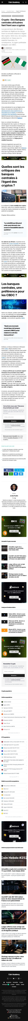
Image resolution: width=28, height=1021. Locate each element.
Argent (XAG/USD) (8, 807)
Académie (8, 982)
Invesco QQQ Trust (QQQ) (10, 751)
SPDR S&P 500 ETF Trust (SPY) (11, 744)
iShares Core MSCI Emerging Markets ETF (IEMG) (14, 765)
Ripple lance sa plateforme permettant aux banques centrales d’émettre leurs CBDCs (12, 455)
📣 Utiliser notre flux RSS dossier (14, 1012)
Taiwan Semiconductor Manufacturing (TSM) (14, 717)
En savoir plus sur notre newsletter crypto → (14, 429)
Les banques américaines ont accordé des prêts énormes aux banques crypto (14, 459)
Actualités (15, 982)
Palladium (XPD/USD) (9, 801)
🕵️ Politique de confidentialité (14, 1017)
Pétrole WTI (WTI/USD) (9, 792)
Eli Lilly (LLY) (7, 729)
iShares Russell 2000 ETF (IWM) (11, 773)
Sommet (15, 232)
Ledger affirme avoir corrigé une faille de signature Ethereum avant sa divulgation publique (17, 566)
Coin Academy (14, 2)
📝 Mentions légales (14, 1016)
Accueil (3, 11)
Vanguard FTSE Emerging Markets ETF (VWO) (13, 769)
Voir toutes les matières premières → (14, 816)
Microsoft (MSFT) (8, 711)
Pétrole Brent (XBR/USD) (10, 785)
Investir (12, 984)
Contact (14, 986)
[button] (2, 2)
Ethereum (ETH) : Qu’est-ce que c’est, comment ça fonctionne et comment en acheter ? (17, 623)
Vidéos (18, 984)
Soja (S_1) (6, 810)
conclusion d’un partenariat (9, 114)
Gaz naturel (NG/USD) (9, 798)
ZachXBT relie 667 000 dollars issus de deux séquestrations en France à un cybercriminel (17, 557)
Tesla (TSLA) (7, 723)
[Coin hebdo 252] (4, 548)
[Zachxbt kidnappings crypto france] (4, 557)
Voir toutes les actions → (14, 732)
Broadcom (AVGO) (8, 720)
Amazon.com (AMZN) (9, 714)
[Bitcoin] (4, 630)
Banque (24, 148)
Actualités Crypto (10, 11)
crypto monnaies (14, 243)
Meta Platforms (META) (9, 726)
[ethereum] (4, 621)
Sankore (19, 118)
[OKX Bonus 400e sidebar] (14, 526)
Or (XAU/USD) (7, 795)
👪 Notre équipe (14, 1015)
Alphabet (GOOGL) (8, 708)
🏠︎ (4, 982)
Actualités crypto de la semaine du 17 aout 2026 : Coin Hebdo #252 (16, 548)
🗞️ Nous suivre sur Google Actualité (14, 1009)
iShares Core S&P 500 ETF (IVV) (11, 748)
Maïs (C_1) (6, 788)
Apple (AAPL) (7, 705)
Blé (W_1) (6, 813)
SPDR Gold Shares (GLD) (10, 757)
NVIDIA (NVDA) (7, 701)
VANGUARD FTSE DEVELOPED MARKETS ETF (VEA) (14, 760)
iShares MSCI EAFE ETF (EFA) (11, 754)
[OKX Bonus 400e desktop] (14, 158)
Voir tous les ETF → (14, 776)
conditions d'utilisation (15, 425)
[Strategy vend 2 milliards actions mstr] (4, 575)
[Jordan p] (14, 487)
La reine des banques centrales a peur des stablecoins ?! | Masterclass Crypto (12, 450)
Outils (22, 984)
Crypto (21, 982)
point (5, 261)
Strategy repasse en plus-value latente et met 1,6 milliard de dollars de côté (17, 575)
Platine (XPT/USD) (8, 804)
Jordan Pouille (14, 496)
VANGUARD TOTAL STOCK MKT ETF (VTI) (14, 741)
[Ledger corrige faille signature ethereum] (4, 566)
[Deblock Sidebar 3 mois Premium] (14, 831)
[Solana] (4, 615)
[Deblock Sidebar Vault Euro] (14, 592)
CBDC (23, 318)
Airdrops (5, 984)
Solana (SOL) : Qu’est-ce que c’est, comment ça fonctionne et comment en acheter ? (17, 615)
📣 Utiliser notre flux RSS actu (14, 1011)
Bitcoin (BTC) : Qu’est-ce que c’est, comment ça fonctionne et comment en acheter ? (17, 631)
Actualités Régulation (18, 15)
